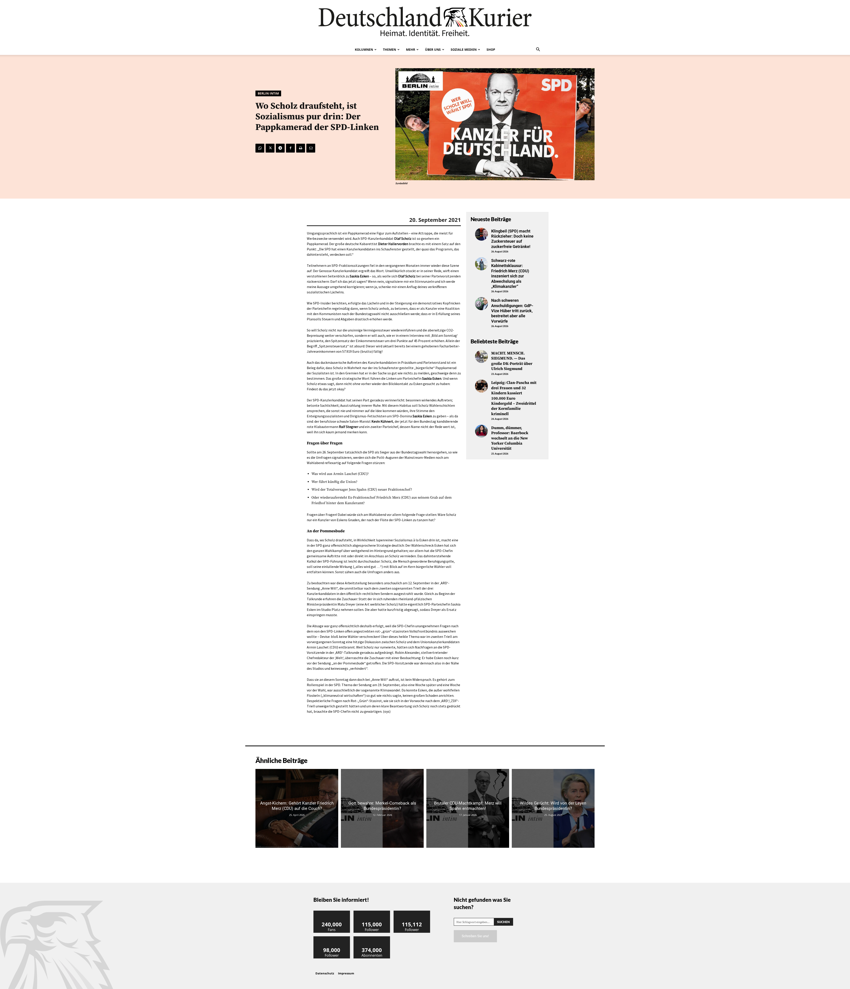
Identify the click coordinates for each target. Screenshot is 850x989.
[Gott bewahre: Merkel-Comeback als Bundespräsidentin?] (382, 808)
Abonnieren (372, 938)
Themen (389, 49)
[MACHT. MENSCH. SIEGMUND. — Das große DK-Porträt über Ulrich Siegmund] (481, 356)
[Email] (310, 148)
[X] (270, 148)
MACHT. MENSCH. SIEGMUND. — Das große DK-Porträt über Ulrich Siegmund (511, 361)
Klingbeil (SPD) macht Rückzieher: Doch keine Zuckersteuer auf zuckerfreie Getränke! (512, 239)
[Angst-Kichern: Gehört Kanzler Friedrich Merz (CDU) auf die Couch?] (296, 808)
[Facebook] (290, 148)
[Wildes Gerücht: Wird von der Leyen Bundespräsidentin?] (553, 808)
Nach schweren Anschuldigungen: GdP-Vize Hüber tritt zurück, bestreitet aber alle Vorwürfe (512, 310)
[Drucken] (300, 148)
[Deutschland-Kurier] (425, 22)
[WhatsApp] (259, 148)
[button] (538, 49)
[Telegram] (280, 148)
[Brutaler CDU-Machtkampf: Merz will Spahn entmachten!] (467, 808)
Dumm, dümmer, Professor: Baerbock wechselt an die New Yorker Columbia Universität (509, 438)
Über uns (433, 49)
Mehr (410, 49)
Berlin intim (268, 93)
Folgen (372, 912)
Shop (491, 49)
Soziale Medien (464, 49)
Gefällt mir (332, 912)
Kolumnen (364, 49)
